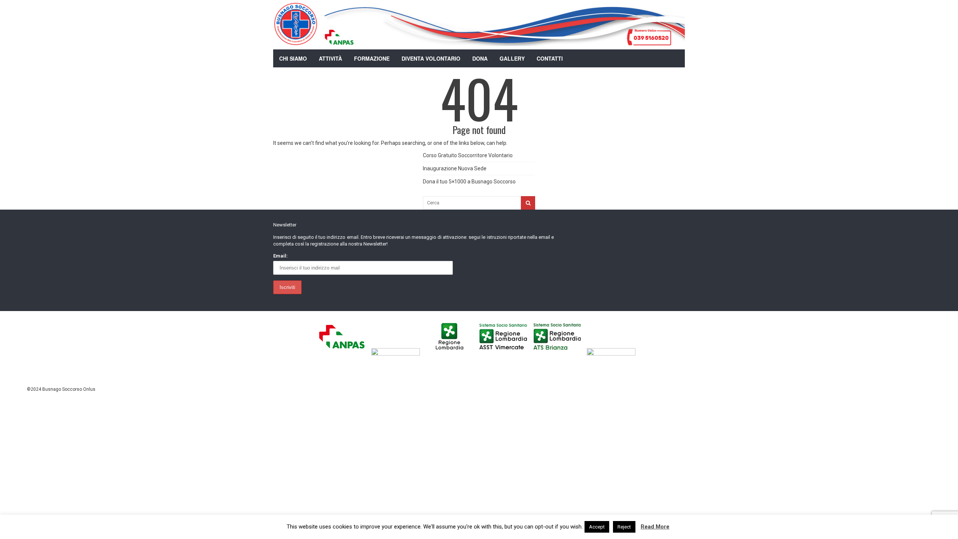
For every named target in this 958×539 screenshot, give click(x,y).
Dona (480, 58)
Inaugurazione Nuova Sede (454, 168)
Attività (330, 58)
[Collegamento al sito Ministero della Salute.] (613, 354)
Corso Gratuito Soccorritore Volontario (468, 155)
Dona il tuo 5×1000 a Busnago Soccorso (469, 182)
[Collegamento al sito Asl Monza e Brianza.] (559, 354)
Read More (655, 526)
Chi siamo (293, 58)
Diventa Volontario (431, 58)
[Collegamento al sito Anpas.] (343, 354)
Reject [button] (624, 527)
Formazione (372, 58)
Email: (280, 256)
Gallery (512, 58)
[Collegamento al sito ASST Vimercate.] (505, 354)
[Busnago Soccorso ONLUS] (295, 41)
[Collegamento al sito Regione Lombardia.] (451, 354)
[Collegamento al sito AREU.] (397, 354)
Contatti (550, 58)
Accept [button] (597, 527)
